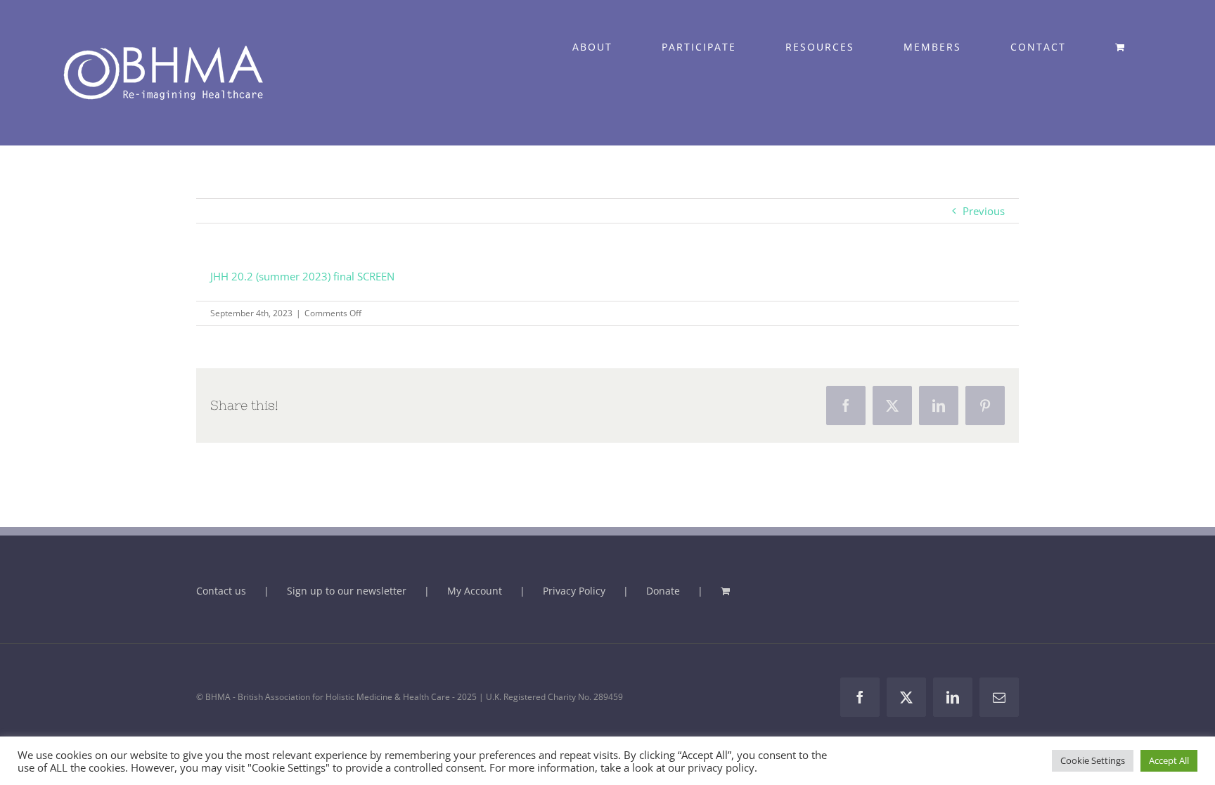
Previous (984, 211)
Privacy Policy (574, 590)
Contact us (221, 590)
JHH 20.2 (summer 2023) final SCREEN (302, 276)
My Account (474, 590)
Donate (663, 590)
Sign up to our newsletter (346, 590)
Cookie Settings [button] (1092, 760)
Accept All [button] (1169, 760)
